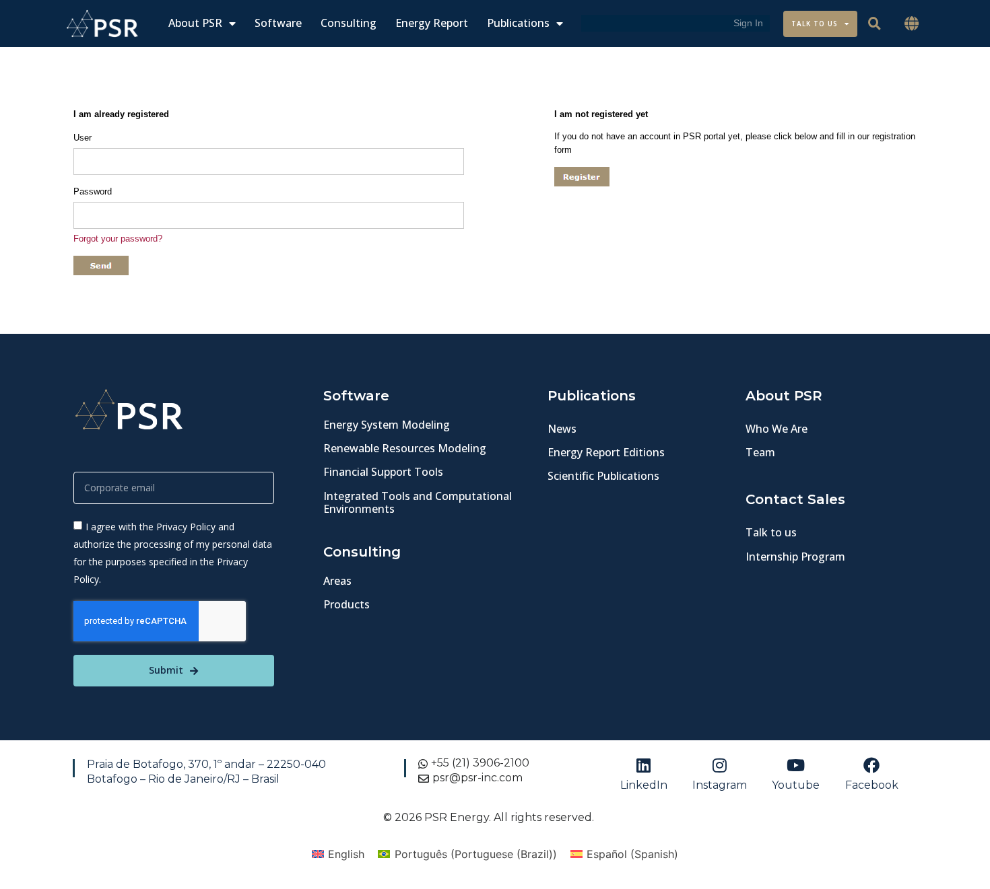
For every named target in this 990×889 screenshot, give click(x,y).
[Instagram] (720, 765)
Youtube (796, 785)
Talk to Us (814, 23)
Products (346, 604)
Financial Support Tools (383, 471)
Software (278, 23)
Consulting (348, 23)
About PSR (195, 23)
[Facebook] (871, 765)
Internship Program (795, 556)
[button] (912, 24)
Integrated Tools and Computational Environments (417, 502)
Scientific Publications (603, 475)
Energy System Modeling (386, 424)
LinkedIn (643, 785)
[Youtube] (796, 765)
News (562, 428)
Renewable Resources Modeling (404, 448)
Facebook (871, 785)
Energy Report (431, 23)
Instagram (719, 785)
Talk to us (771, 532)
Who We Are (776, 428)
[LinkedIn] (644, 765)
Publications (518, 23)
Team (760, 452)
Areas (337, 580)
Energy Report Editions (606, 452)
